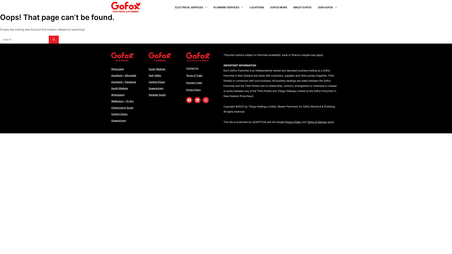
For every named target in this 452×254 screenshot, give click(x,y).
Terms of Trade (194, 75)
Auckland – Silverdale (123, 75)
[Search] (54, 40)
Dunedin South (157, 94)
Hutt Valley (155, 75)
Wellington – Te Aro (122, 101)
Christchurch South (122, 107)
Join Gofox (325, 7)
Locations (257, 7)
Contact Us (192, 68)
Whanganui (117, 94)
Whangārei (117, 69)
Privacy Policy (193, 89)
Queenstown (118, 120)
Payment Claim (194, 82)
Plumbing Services (226, 7)
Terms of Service (317, 121)
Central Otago (119, 114)
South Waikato (119, 88)
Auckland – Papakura (123, 81)
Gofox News (278, 7)
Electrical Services (189, 7)
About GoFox (302, 7)
